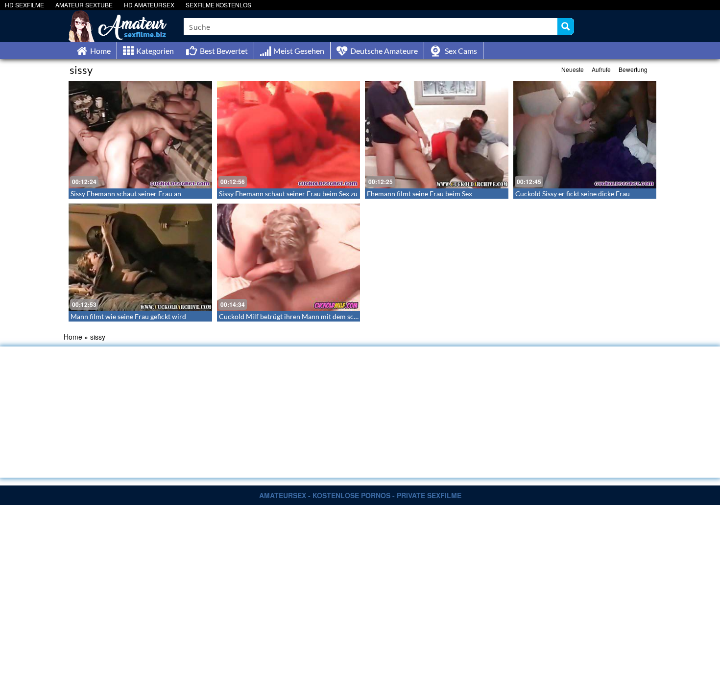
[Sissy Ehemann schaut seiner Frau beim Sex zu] (288, 134)
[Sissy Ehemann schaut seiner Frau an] (140, 134)
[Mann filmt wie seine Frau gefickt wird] (140, 257)
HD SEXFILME (24, 4)
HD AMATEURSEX (149, 4)
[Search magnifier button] (565, 26)
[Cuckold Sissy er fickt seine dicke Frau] (585, 134)
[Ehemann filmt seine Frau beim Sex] (436, 134)
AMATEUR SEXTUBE (84, 4)
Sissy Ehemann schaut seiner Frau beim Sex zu (288, 193)
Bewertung (633, 69)
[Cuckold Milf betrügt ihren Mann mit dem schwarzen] (288, 257)
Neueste (572, 69)
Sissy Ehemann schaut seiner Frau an (126, 193)
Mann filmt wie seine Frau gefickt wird (128, 316)
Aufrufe (601, 69)
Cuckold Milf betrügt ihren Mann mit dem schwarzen (299, 316)
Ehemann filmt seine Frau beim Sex (419, 193)
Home (73, 337)
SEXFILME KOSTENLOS (218, 4)
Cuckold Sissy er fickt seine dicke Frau (572, 193)
